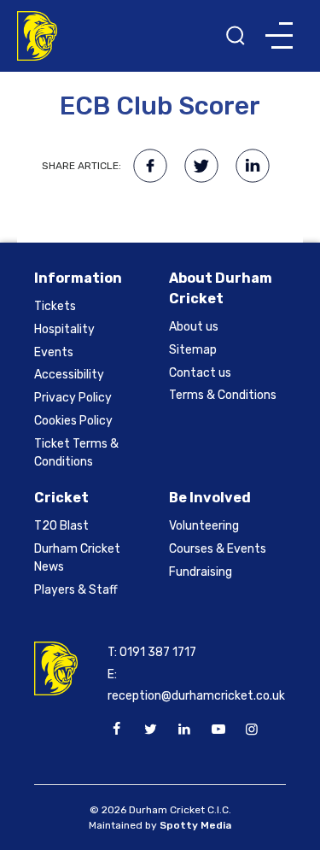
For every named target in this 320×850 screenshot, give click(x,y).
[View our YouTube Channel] (217, 729)
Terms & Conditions (222, 395)
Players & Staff (76, 590)
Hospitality (64, 329)
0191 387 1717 (157, 652)
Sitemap (193, 350)
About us (193, 326)
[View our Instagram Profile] (251, 729)
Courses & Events (217, 549)
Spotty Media (195, 825)
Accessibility (69, 374)
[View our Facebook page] (117, 729)
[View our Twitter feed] (150, 729)
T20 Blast (61, 526)
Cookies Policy (73, 420)
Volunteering (204, 526)
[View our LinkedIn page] (184, 729)
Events (53, 352)
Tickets (55, 306)
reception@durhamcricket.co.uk (196, 696)
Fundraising (200, 572)
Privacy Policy (73, 397)
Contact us (200, 373)
